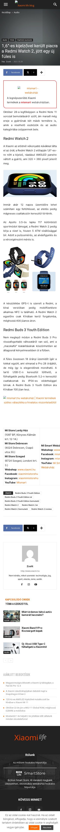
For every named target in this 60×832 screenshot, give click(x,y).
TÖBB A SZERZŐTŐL (16, 604)
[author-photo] (30, 561)
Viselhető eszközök (24, 40)
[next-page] (11, 660)
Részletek (47, 827)
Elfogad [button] (34, 827)
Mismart (21, 482)
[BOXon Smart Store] (30, 776)
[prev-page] (5, 660)
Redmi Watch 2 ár (30, 505)
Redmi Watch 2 (11, 505)
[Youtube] (37, 585)
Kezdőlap (6, 12)
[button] (5, 4)
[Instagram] (30, 585)
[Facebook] (23, 585)
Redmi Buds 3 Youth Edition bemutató (22, 501)
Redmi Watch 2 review (42, 509)
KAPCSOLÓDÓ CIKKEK (17, 599)
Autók (7, 620)
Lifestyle (7, 636)
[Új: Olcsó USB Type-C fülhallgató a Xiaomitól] (11, 648)
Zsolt (8, 61)
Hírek (12, 40)
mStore (20, 762)
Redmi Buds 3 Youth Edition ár (18, 497)
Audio (17, 12)
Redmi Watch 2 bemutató (16, 509)
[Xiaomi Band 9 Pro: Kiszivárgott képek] (11, 632)
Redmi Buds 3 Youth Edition (27, 493)
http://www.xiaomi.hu (30, 571)
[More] (41, 72)
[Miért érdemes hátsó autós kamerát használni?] (11, 616)
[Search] (55, 4)
